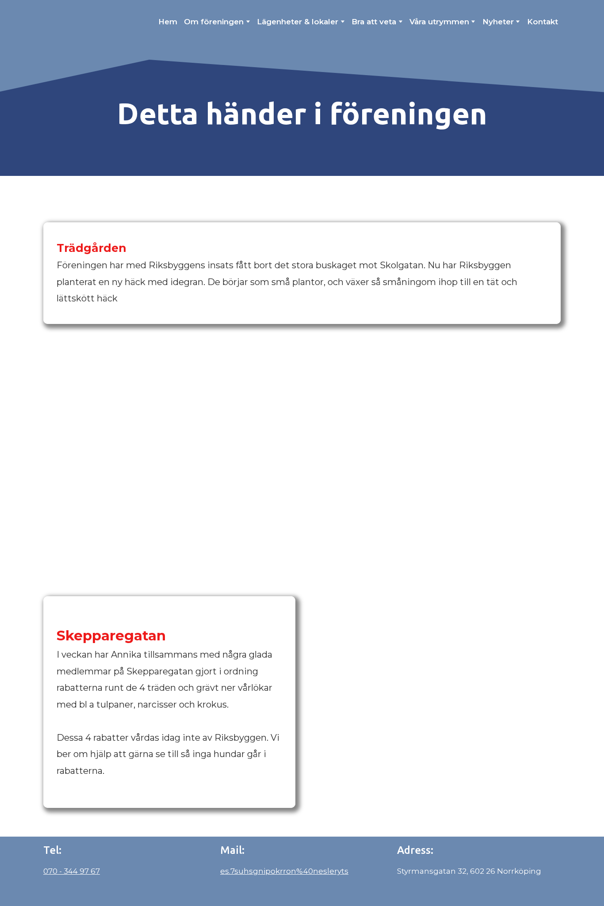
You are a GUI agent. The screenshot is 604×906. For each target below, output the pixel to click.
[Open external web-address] (92, 21)
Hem (167, 21)
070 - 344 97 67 (71, 871)
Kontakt (542, 21)
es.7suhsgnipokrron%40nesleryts (284, 871)
